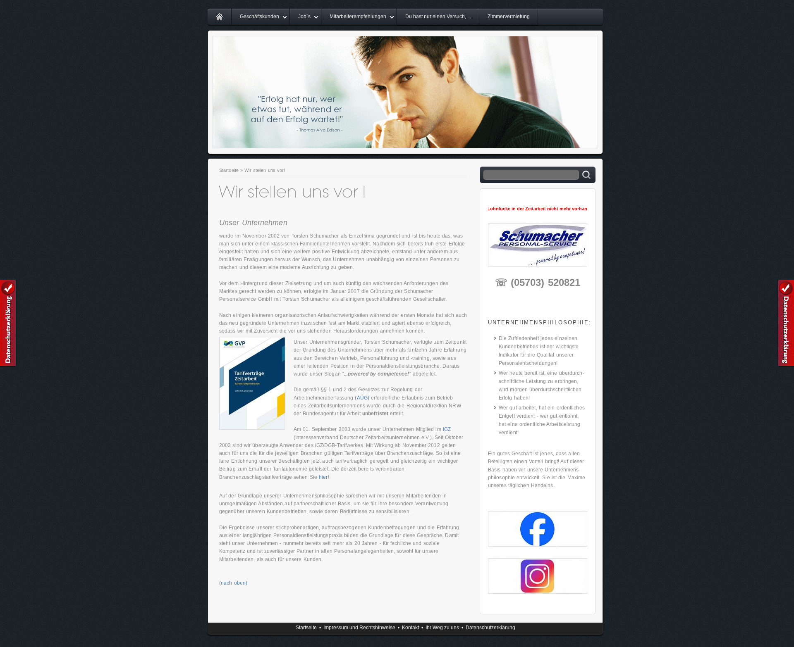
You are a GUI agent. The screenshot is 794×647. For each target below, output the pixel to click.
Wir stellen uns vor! (264, 170)
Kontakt (410, 627)
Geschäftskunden (259, 16)
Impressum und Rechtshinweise (359, 627)
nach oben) (234, 583)
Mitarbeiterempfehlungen (358, 16)
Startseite (229, 170)
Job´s (304, 16)
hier (323, 477)
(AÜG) (362, 398)
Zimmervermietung (509, 16)
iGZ (447, 429)
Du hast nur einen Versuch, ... (438, 16)
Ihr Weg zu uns (442, 627)
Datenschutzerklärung (490, 627)
